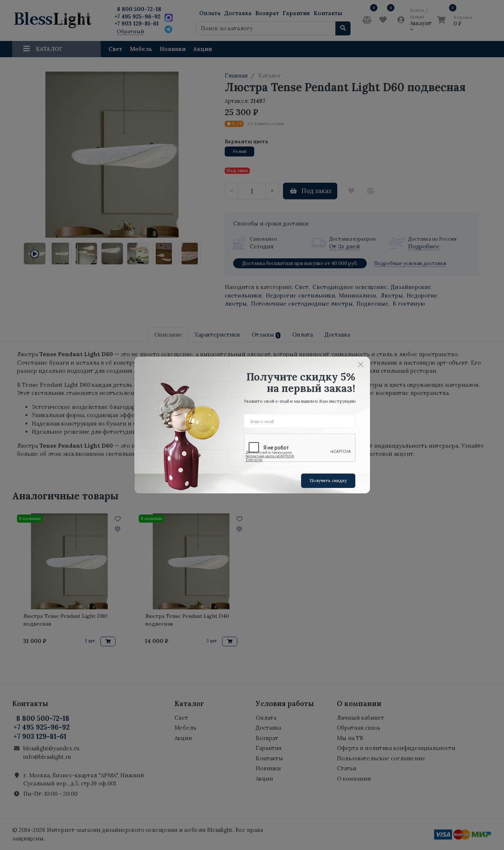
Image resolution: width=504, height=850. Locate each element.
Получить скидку (328, 480)
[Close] (360, 364)
